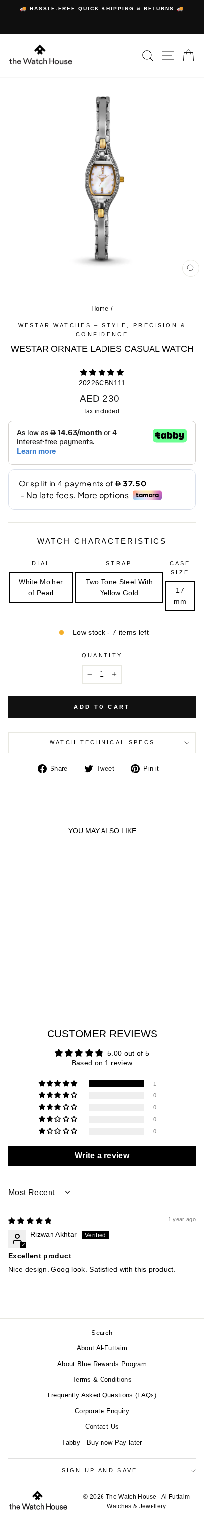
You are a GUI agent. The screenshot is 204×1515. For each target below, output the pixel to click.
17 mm (180, 596)
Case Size (180, 567)
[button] (102, 372)
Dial (41, 563)
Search (101, 1332)
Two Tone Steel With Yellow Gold (119, 587)
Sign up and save (100, 1470)
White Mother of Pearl (41, 587)
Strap (119, 563)
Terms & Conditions (102, 1379)
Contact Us (102, 1426)
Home (99, 308)
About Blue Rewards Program (102, 1364)
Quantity (102, 655)
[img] (30, 1221)
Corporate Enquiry (102, 1411)
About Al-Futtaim (102, 1348)
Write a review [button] (102, 1155)
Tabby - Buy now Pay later (102, 1442)
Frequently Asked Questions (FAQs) (102, 1395)
